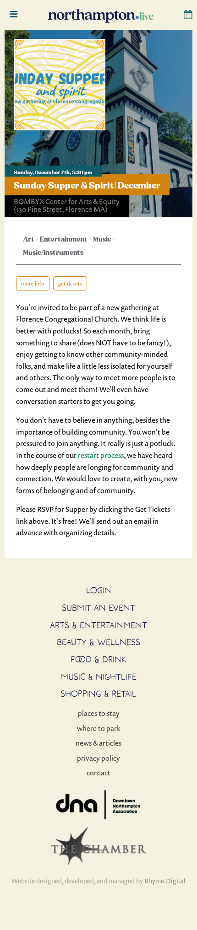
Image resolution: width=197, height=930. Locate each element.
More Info (32, 283)
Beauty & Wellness (98, 641)
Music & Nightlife (99, 676)
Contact (98, 773)
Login (98, 590)
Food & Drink (98, 659)
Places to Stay (99, 713)
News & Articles (98, 743)
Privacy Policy (98, 758)
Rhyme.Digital (165, 880)
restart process (101, 455)
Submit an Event (98, 607)
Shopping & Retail (98, 693)
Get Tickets (70, 283)
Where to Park (98, 728)
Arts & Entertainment (98, 624)
